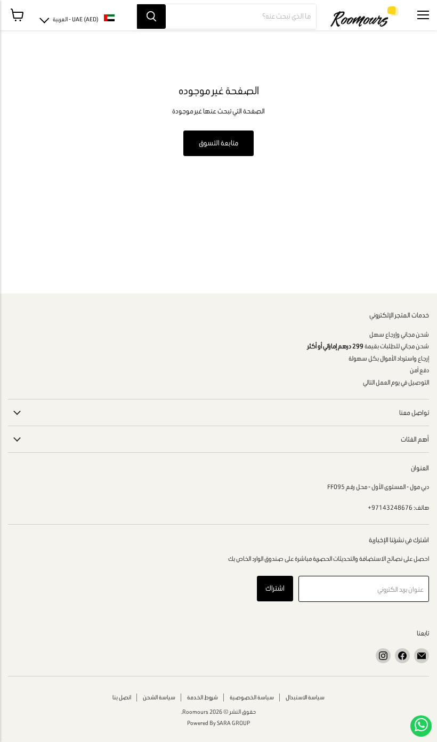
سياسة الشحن (159, 697)
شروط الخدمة (202, 697)
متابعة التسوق (218, 143)
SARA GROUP (233, 723)
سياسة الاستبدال (305, 697)
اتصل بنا (121, 697)
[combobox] (241, 16)
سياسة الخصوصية (252, 697)
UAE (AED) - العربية (76, 19)
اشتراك (275, 588)
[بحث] (151, 16)
